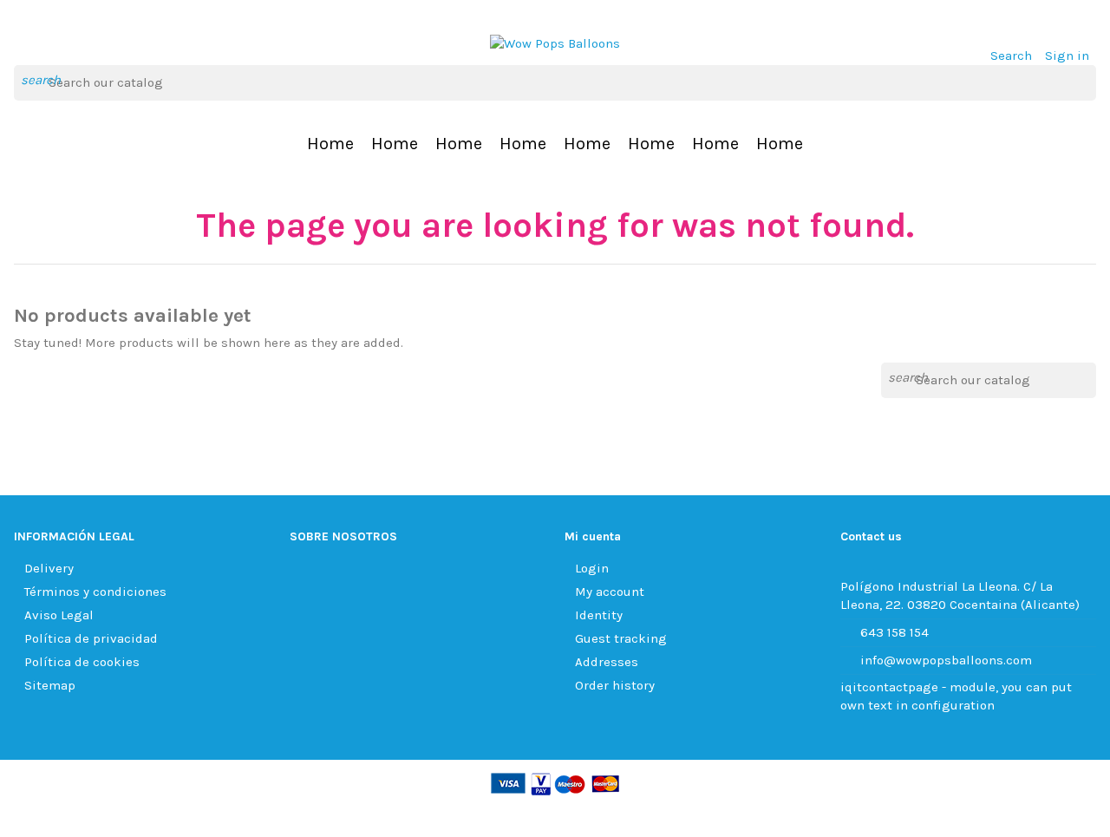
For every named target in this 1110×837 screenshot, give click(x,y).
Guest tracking (621, 638)
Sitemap (49, 685)
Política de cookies (82, 662)
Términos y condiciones (95, 591)
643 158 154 (894, 632)
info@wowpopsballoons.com (946, 660)
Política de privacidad (91, 638)
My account (609, 591)
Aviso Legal (59, 615)
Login (592, 568)
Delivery (49, 568)
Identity (599, 615)
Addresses (606, 662)
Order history (615, 685)
